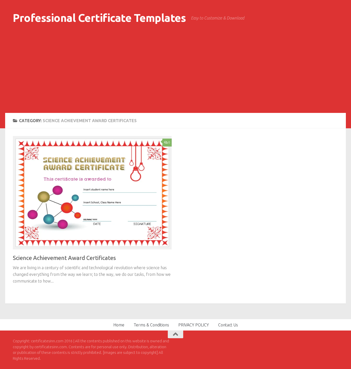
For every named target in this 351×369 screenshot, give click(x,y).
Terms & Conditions (151, 325)
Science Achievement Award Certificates (64, 258)
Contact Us (228, 325)
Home (118, 325)
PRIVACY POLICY (193, 325)
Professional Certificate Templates (99, 18)
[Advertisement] (175, 74)
